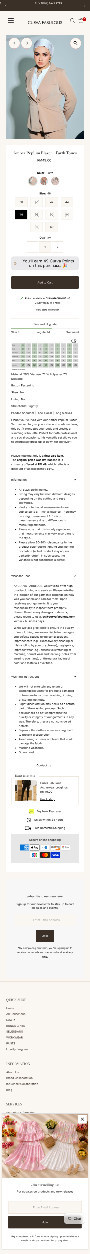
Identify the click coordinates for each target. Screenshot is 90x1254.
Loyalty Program (17, 1049)
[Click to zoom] (75, 43)
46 (21, 214)
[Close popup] (82, 1119)
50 (54, 215)
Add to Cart (45, 282)
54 (69, 215)
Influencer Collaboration (22, 1084)
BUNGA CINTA (15, 1026)
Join (45, 936)
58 (39, 227)
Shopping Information (21, 1112)
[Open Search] (72, 20)
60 (52, 227)
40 (39, 202)
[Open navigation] (10, 20)
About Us (12, 1072)
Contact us (43, 765)
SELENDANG (14, 1031)
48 (39, 215)
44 (67, 202)
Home (10, 1008)
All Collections (16, 1014)
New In (10, 1020)
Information (19, 479)
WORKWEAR (14, 1037)
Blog (9, 1090)
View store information (47, 310)
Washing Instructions (25, 676)
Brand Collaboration (19, 1078)
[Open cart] (81, 20)
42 (52, 202)
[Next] (84, 5)
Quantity (45, 237)
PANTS (10, 1043)
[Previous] (5, 5)
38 (21, 202)
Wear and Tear (20, 576)
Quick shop (47, 799)
